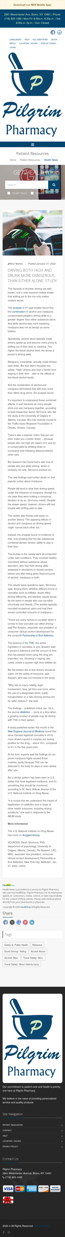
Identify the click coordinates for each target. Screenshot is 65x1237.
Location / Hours (28, 43)
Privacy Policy (10, 1146)
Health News (19, 193)
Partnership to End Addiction (38, 635)
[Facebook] (52, 32)
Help (27, 39)
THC (31, 643)
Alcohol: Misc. (11, 957)
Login (13, 47)
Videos (40, 193)
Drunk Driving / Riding (15, 951)
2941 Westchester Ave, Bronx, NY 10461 (27, 14)
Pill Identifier (40, 39)
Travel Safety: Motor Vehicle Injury (21, 964)
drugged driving (31, 835)
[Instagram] (59, 32)
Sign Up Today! (48, 43)
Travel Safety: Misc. (33, 957)
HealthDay (25, 907)
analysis (17, 307)
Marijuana (37, 944)
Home (13, 160)
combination (18, 311)
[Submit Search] (54, 185)
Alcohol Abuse (38, 951)
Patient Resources (30, 160)
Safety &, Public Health (16, 944)
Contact (7, 1130)
